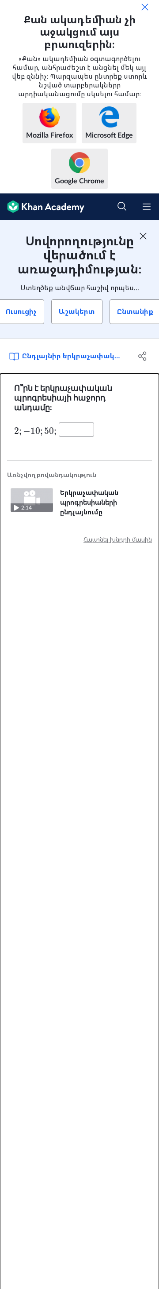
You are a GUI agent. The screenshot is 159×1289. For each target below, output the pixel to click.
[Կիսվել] (142, 356)
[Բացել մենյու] (146, 206)
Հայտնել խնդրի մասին (117, 540)
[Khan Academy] (42, 207)
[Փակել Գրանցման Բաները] (143, 236)
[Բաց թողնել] (145, 7)
